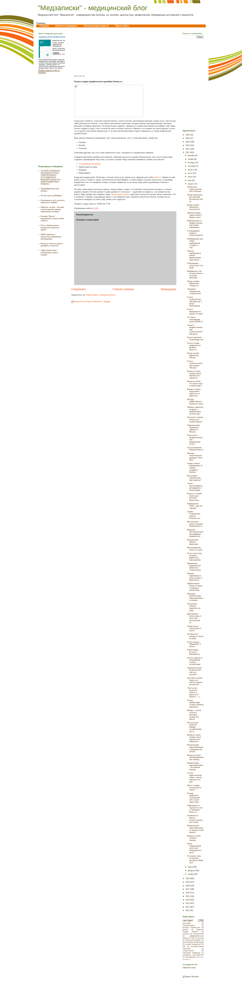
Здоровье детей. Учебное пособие (53, 37)
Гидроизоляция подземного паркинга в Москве (193, 428)
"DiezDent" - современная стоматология (194, 291)
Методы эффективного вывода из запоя (195, 401)
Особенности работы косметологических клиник (195, 819)
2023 (188, 145)
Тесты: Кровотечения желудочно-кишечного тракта (50, 227)
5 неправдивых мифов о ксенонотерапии (195, 233)
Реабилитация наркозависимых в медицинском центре (195, 748)
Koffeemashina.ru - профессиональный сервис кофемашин (195, 224)
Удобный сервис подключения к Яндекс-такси (194, 215)
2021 (188, 152)
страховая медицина (191, 953)
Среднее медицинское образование (58, 44)
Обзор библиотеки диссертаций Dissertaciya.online (195, 198)
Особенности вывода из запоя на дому (195, 636)
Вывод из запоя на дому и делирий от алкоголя (52, 245)
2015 (188, 896)
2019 (188, 882)
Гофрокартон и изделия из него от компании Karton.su (195, 808)
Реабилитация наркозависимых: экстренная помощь (195, 766)
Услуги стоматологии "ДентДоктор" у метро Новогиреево (194, 301)
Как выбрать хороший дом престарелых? (194, 478)
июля (190, 173)
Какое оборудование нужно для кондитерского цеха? (194, 848)
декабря (191, 155)
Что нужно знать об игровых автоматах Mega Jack (195, 859)
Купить (65, 54)
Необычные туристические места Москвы (194, 189)
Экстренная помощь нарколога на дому (193, 607)
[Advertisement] (123, 51)
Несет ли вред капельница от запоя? (194, 787)
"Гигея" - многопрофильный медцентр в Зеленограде (195, 486)
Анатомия (187, 923)
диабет (185, 929)
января (191, 874)
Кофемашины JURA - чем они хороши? (194, 506)
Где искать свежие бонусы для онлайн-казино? (195, 419)
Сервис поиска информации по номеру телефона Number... (194, 467)
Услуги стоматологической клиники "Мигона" (195, 364)
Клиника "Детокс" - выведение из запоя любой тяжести (52, 218)
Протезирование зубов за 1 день (195, 549)
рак (184, 946)
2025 (188, 138)
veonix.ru (157, 177)
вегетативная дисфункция (193, 942)
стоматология (188, 951)
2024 (188, 142)
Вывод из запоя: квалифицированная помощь (195, 757)
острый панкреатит (193, 944)
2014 (188, 900)
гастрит (188, 920)
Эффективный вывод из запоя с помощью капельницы (194, 586)
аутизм (201, 938)
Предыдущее (168, 289)
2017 (188, 889)
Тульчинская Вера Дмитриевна (59, 49)
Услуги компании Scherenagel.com (195, 338)
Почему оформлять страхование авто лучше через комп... (193, 797)
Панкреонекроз (189, 925)
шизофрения (191, 957)
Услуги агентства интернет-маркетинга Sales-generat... (194, 556)
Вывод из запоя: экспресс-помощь (194, 838)
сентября (192, 166)
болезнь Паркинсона (191, 927)
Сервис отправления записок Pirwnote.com (193, 515)
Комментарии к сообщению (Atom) (100, 295)
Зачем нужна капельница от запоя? (194, 628)
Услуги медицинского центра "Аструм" (195, 311)
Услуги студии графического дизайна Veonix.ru (194, 346)
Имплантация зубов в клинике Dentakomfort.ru (195, 524)
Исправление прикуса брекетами (192, 542)
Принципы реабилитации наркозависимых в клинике (195, 597)
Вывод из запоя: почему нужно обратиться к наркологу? (194, 738)
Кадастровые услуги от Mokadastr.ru (193, 652)
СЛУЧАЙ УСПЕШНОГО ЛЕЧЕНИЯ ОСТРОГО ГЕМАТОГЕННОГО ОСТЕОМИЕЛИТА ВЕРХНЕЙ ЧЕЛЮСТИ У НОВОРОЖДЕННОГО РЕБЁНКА (51, 177)
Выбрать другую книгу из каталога (49, 71)
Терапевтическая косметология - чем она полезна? (194, 671)
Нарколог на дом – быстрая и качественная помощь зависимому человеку (52, 209)
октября (191, 163)
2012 (188, 907)
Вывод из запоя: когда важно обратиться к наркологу (194, 392)
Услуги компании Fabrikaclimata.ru (195, 449)
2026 (188, 135)
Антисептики (198, 934)
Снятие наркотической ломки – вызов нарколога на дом (194, 777)
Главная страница (123, 289)
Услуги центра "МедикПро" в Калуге (194, 644)
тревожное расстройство (193, 955)
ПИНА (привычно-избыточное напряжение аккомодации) (51, 236)
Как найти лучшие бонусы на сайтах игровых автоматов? (194, 681)
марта (190, 867)
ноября (191, 159)
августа (191, 170)
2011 (188, 910)
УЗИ (193, 938)
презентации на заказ (120, 194)
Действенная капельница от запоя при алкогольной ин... (194, 618)
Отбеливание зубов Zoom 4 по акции (195, 265)
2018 (188, 886)
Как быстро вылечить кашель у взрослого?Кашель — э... (194, 692)
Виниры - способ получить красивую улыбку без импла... (194, 714)
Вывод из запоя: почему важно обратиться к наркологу (194, 374)
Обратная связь (189, 968)
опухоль (186, 934)
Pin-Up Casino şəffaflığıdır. (51, 196)
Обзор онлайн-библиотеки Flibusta (193, 355)
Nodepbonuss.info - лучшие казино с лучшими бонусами (195, 274)
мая (190, 180)
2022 (188, 149)
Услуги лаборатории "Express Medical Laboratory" (195, 703)
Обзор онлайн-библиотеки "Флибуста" (193, 283)
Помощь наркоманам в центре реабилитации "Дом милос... (194, 255)
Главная (44, 26)
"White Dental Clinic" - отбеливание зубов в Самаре (50, 252)
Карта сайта (122, 26)
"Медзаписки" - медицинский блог (92, 8)
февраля (192, 870)
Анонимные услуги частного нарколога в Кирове (53, 201)
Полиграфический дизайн (89, 164)
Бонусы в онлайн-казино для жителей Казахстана (194, 497)
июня (190, 177)
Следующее (78, 289)
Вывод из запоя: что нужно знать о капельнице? (195, 383)
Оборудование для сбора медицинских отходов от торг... (195, 243)
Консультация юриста (96, 26)
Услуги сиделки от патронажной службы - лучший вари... (195, 661)
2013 (188, 903)
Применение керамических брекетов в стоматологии (194, 566)
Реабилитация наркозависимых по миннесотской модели (195, 829)
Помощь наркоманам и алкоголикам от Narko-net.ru (194, 576)
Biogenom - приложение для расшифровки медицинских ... (195, 533)
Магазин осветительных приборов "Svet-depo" (195, 456)
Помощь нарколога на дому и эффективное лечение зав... (195, 410)
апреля (191, 184)
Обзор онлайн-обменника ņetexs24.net (193, 207)
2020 (188, 878)
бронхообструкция (193, 940)
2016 (188, 893)
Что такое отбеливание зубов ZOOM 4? (195, 319)
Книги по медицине (66, 26)
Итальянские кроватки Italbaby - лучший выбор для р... (194, 727)
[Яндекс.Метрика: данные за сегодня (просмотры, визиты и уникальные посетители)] (191, 976)
